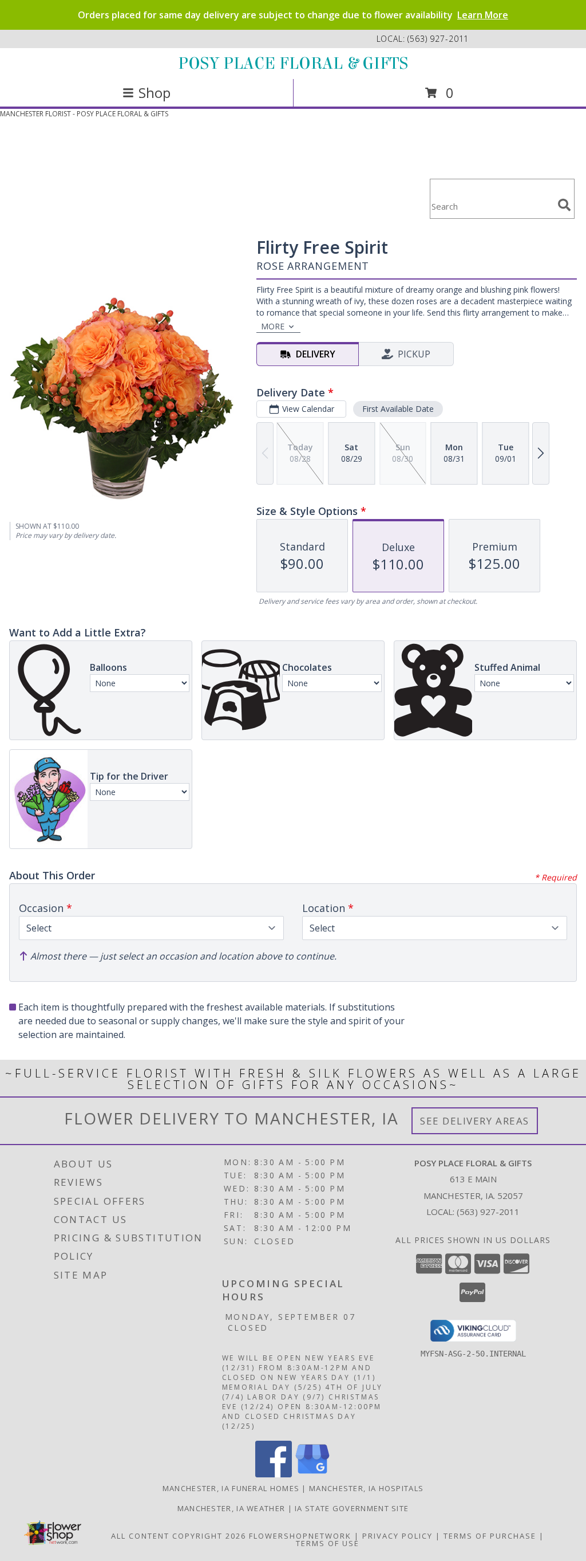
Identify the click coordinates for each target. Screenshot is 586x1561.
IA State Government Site (352, 1508)
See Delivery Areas (474, 1120)
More (272, 326)
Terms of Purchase (490, 1536)
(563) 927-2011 (438, 38)
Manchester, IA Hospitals (366, 1488)
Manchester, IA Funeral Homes (231, 1488)
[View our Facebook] (273, 1474)
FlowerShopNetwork (300, 1536)
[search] (564, 205)
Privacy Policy (397, 1536)
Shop (154, 92)
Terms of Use (327, 1543)
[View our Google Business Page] (312, 1474)
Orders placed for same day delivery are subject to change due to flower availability (293, 15)
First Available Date (398, 408)
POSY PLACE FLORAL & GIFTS (293, 63)
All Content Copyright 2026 (178, 1536)
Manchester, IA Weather (231, 1508)
